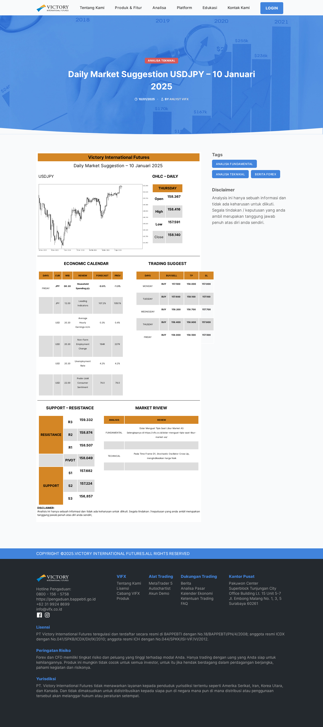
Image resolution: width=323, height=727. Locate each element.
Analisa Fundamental (234, 164)
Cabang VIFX (128, 593)
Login (272, 8)
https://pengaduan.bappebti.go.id (66, 599)
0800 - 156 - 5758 (52, 594)
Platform (184, 7)
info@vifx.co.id (49, 609)
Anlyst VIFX (179, 99)
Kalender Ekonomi (197, 593)
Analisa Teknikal (161, 60)
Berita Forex (265, 174)
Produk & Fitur (128, 7)
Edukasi (210, 7)
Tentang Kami (92, 7)
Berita (186, 583)
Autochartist (160, 588)
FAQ (184, 603)
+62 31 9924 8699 (53, 604)
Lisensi (123, 588)
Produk (123, 598)
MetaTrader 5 (160, 583)
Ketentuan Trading (197, 598)
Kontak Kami (239, 7)
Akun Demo (159, 593)
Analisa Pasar (193, 588)
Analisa (159, 7)
